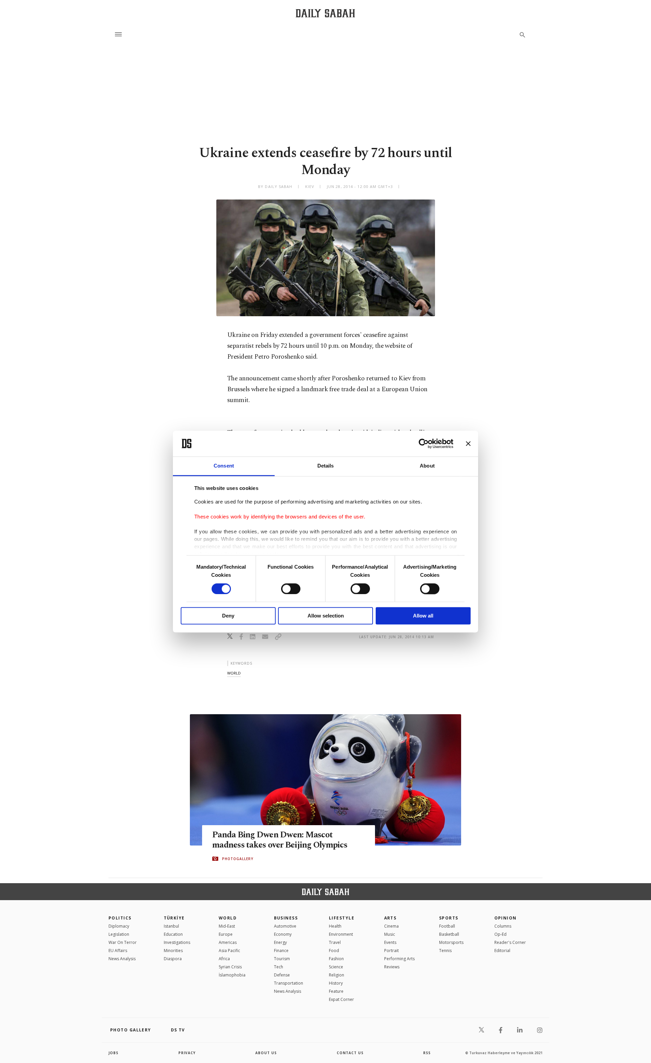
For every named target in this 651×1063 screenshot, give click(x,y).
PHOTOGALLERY (237, 858)
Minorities (173, 950)
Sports (448, 918)
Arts (390, 918)
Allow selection (326, 616)
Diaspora (173, 959)
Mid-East (227, 926)
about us (266, 1052)
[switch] (290, 588)
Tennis (445, 950)
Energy (280, 942)
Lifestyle (341, 918)
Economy (283, 934)
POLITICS (120, 918)
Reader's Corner (510, 942)
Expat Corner (341, 999)
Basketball (449, 934)
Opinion (505, 918)
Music (389, 934)
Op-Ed (500, 934)
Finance (281, 950)
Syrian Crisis (230, 967)
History (336, 983)
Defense (282, 975)
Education (173, 934)
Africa (224, 959)
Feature (336, 991)
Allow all (423, 616)
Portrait (391, 950)
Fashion (336, 959)
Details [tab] (325, 466)
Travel (335, 942)
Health (335, 926)
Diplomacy (118, 926)
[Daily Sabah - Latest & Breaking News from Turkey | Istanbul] (325, 13)
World (228, 918)
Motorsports (451, 942)
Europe (226, 934)
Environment (341, 934)
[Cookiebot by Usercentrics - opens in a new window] (423, 443)
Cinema (391, 926)
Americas (228, 942)
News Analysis (122, 959)
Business (286, 918)
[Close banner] (468, 443)
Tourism (282, 959)
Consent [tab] (224, 466)
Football (447, 926)
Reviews (391, 967)
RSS (427, 1052)
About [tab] (427, 466)
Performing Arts (399, 959)
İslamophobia (232, 975)
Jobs (113, 1052)
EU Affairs (117, 950)
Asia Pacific (229, 950)
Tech (278, 967)
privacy (187, 1052)
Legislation (118, 934)
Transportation (288, 983)
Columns (502, 926)
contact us (350, 1052)
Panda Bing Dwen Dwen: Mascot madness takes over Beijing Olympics (279, 840)
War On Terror (122, 942)
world (234, 673)
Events (390, 942)
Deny (228, 616)
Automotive (285, 926)
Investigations (177, 942)
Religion (336, 975)
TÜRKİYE (174, 918)
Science (336, 967)
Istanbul (171, 926)
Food (334, 950)
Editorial (502, 950)
